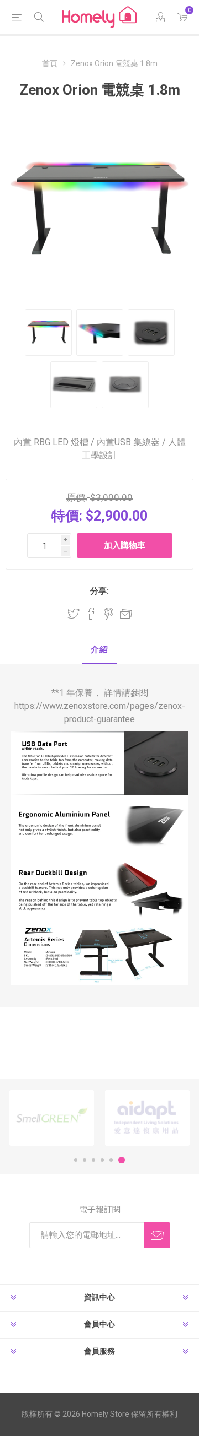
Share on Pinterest (108, 614)
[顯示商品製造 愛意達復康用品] (147, 1118)
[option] (52, 1118)
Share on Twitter (73, 614)
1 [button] (75, 1160)
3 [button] (93, 1160)
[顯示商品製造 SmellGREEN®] (51, 1118)
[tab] (99, 650)
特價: (66, 516)
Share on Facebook (91, 614)
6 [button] (121, 1160)
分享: (99, 591)
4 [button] (102, 1160)
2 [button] (84, 1160)
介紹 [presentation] (99, 649)
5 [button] (111, 1160)
